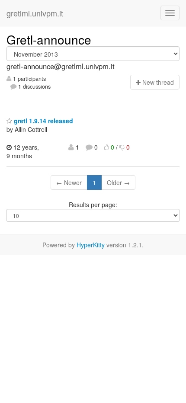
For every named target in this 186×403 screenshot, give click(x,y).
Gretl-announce (48, 39)
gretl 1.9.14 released (42, 120)
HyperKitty (91, 244)
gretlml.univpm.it (34, 13)
